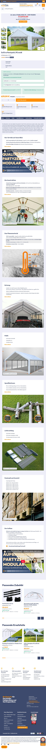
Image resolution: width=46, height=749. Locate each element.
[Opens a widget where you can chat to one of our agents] (4, 747)
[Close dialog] (45, 361)
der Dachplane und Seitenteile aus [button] (23, 241)
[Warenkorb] (43, 5)
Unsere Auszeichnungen (8, 720)
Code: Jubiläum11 (23, 21)
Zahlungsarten (7, 721)
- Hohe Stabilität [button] (15, 244)
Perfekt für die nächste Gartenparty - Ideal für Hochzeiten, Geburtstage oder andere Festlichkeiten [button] (22, 294)
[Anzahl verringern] (2, 100)
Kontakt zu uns (7, 727)
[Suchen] (43, 8)
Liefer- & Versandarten (8, 723)
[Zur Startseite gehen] (6, 5)
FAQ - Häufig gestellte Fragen (9, 714)
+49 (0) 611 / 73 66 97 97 (11, 1)
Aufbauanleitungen (7, 716)
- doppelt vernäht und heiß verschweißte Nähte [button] (19, 237)
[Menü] (2, 8)
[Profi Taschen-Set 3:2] (12, 595)
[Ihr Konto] (39, 5)
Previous (2, 211)
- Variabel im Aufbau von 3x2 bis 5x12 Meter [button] (18, 191)
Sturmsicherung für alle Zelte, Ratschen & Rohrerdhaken (31, 604)
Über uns (5, 718)
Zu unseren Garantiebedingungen (13, 743)
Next (43, 211)
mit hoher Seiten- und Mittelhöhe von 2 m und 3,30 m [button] (23, 188)
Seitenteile (8, 61)
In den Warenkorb (21, 100)
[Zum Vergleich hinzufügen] (43, 57)
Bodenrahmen (9, 65)
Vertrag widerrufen (22, 727)
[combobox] (23, 8)
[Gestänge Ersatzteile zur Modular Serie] (12, 635)
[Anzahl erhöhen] (14, 100)
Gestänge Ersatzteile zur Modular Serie (12, 643)
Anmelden (11, 380)
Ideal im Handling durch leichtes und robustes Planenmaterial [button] (17, 291)
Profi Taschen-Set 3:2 (7, 603)
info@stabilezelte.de (33, 700)
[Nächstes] (42, 48)
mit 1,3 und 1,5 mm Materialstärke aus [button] (23, 184)
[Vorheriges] (39, 48)
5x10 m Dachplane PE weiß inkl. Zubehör (31, 644)
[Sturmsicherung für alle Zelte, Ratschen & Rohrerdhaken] (34, 595)
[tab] (2, 118)
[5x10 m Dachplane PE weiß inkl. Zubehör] (34, 635)
